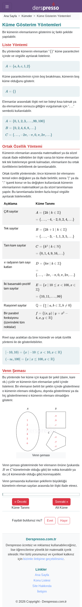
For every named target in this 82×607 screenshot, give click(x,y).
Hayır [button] (64, 520)
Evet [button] (50, 520)
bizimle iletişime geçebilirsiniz (43, 558)
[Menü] (7, 6)
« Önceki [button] (20, 501)
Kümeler (27, 16)
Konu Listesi (42, 580)
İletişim (42, 591)
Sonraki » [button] (61, 501)
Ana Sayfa (10, 16)
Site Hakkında (41, 586)
